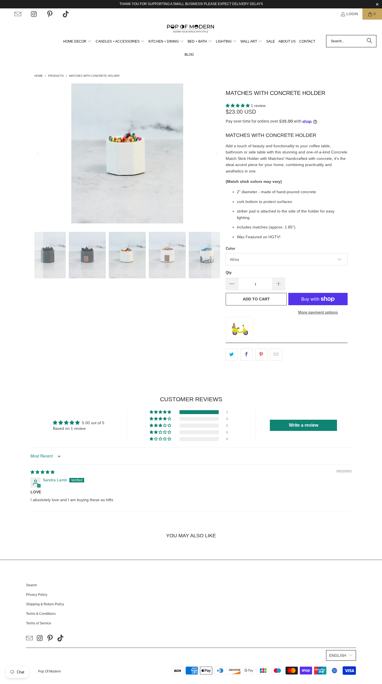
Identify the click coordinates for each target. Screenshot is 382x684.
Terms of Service (38, 623)
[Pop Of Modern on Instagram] (33, 14)
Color (230, 248)
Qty (229, 272)
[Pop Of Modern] (191, 28)
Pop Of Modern (49, 671)
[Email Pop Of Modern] (18, 14)
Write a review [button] (303, 425)
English (337, 655)
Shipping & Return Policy (45, 604)
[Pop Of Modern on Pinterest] (49, 14)
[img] (42, 472)
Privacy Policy (36, 595)
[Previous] (38, 153)
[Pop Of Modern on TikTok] (65, 14)
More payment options (318, 312)
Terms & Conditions (41, 614)
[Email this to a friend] (276, 354)
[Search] (369, 41)
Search (31, 585)
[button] (77, 41)
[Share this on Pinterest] (261, 354)
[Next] (215, 153)
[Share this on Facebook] (246, 354)
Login (352, 14)
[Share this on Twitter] (232, 354)
